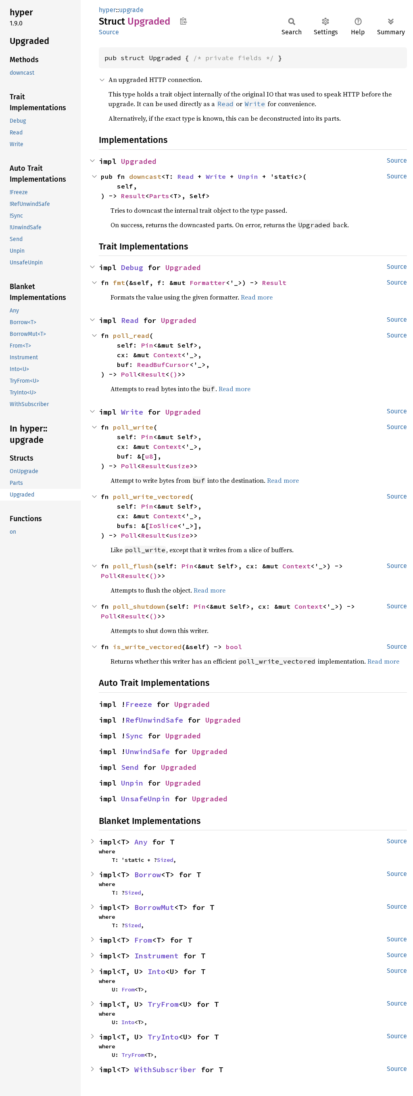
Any (141, 842)
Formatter (208, 283)
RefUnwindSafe (154, 720)
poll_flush (133, 566)
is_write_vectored (147, 647)
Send (130, 767)
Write (216, 176)
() (173, 374)
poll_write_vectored (151, 496)
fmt (119, 283)
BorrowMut (154, 907)
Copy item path (183, 21)
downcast (145, 176)
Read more (257, 297)
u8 (149, 456)
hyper (107, 10)
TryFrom (163, 1004)
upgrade (131, 10)
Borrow (147, 874)
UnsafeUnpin (145, 798)
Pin (147, 345)
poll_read (131, 335)
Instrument (156, 955)
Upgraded (138, 161)
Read (185, 176)
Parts (159, 196)
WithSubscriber (165, 1069)
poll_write (133, 427)
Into (156, 971)
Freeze (138, 704)
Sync (134, 735)
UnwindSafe (147, 751)
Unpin (248, 176)
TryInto (163, 1037)
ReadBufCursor (163, 364)
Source (109, 32)
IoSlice (163, 526)
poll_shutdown (139, 606)
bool (234, 647)
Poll (129, 374)
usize (179, 466)
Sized (165, 859)
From (143, 940)
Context (167, 355)
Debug (132, 267)
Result (133, 196)
